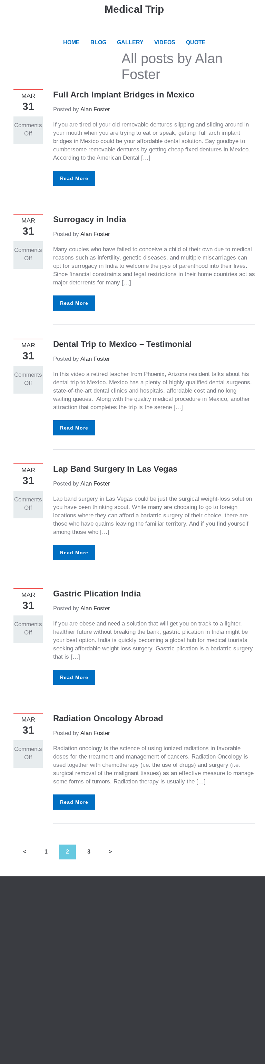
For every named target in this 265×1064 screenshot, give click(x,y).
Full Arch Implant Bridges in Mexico (124, 94)
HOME (71, 42)
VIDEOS (164, 42)
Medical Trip (134, 9)
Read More (74, 178)
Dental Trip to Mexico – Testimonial (122, 344)
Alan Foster (95, 109)
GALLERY (130, 42)
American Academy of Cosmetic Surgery (195, 904)
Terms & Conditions (38, 921)
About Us (25, 904)
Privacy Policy (32, 913)
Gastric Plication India (97, 593)
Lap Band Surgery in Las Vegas (115, 468)
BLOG (98, 42)
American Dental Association (180, 913)
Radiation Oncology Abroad (108, 718)
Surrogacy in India (89, 219)
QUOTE (196, 42)
